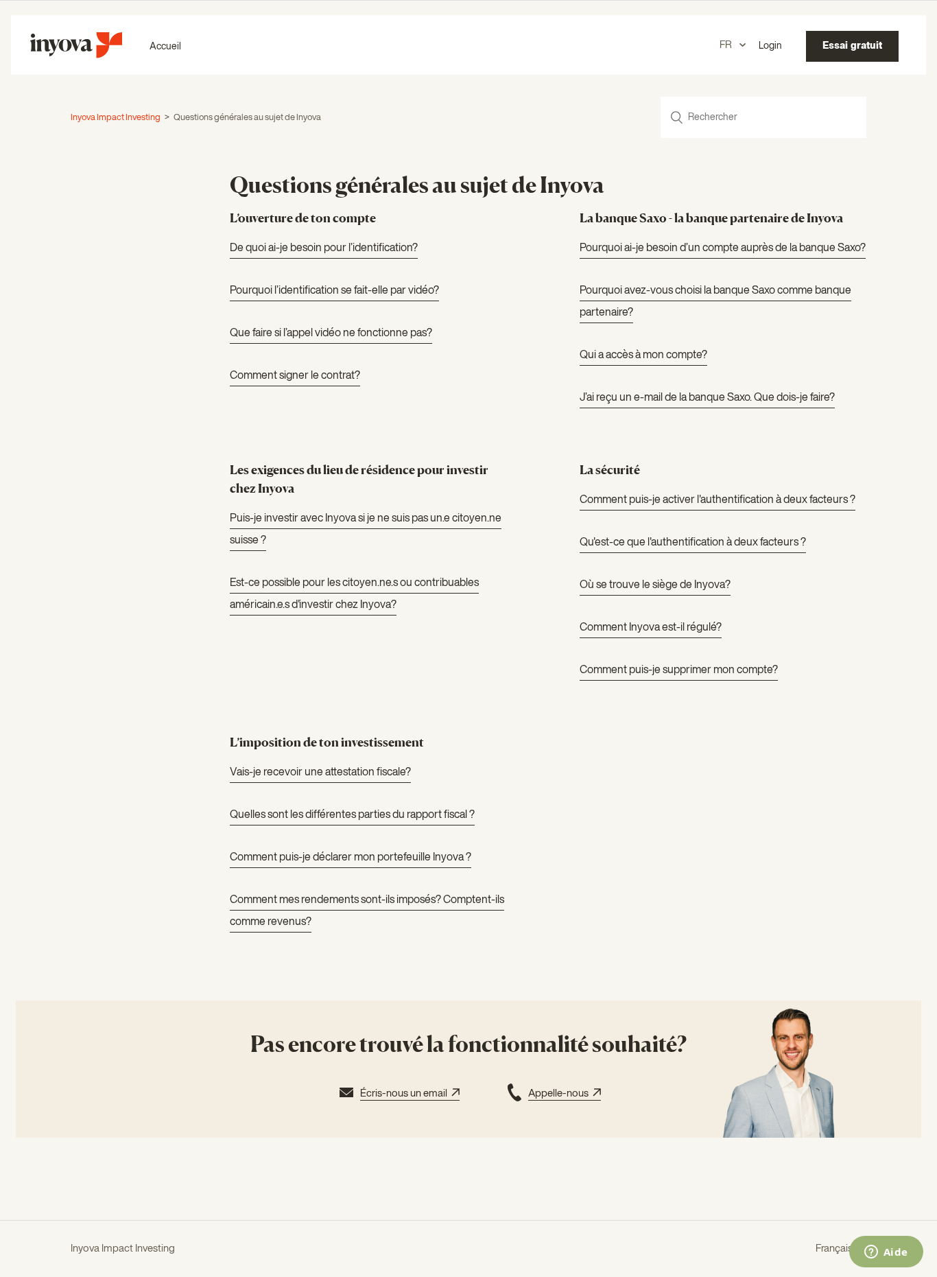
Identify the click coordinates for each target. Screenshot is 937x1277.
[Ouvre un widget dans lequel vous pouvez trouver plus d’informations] (886, 1253)
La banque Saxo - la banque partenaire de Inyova (711, 217)
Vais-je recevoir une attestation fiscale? (320, 772)
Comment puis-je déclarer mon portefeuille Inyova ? (350, 857)
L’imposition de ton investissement (327, 741)
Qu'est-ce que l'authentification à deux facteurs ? (693, 542)
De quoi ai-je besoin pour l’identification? (324, 248)
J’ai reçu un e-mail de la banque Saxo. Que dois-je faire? (707, 398)
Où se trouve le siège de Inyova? (655, 585)
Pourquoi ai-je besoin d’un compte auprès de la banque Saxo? (723, 248)
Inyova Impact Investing (116, 117)
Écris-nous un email (405, 1093)
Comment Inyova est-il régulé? (651, 627)
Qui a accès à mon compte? (643, 355)
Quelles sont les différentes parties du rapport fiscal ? (352, 815)
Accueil (165, 46)
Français (835, 1248)
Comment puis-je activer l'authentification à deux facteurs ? (717, 500)
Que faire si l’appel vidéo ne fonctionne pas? (331, 333)
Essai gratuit (852, 46)
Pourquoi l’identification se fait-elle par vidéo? (334, 290)
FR (727, 45)
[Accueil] (76, 55)
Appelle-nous (560, 1093)
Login (770, 46)
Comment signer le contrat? (295, 376)
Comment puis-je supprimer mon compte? (679, 670)
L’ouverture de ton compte (303, 217)
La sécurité (610, 469)
